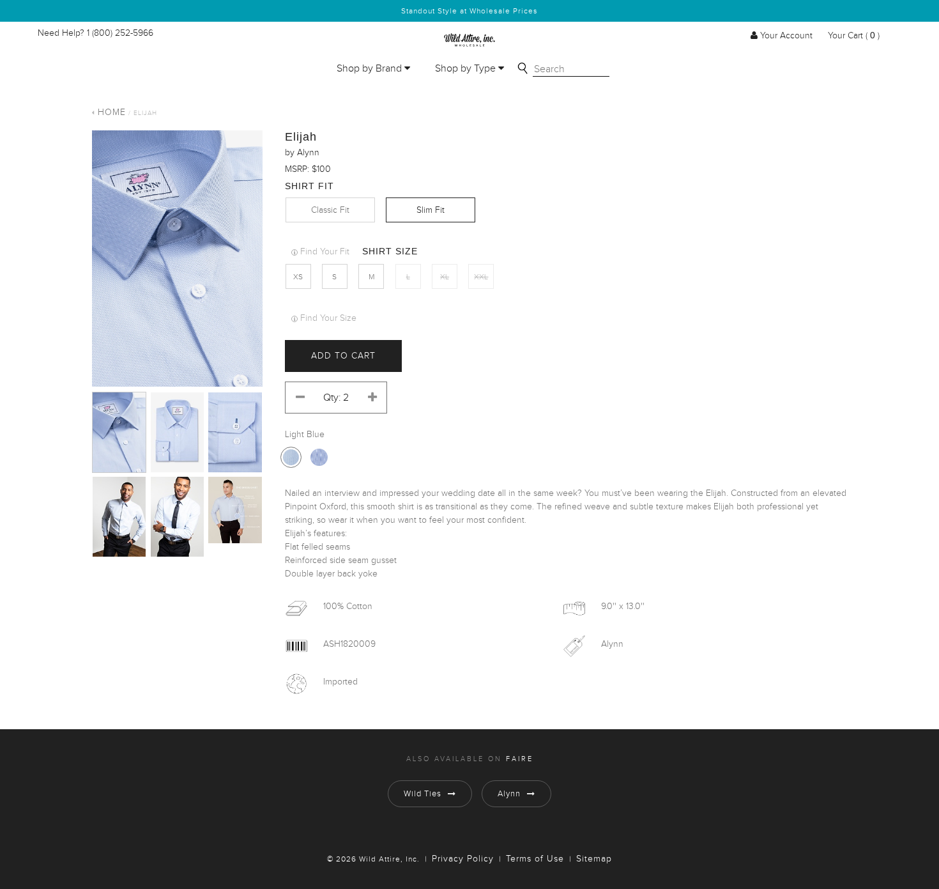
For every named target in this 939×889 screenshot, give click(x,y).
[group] (177, 258)
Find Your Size (328, 318)
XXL (481, 276)
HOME (112, 112)
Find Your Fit (324, 252)
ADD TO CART (343, 356)
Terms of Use (535, 859)
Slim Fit (430, 210)
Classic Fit (330, 210)
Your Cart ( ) (852, 36)
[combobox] (571, 70)
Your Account (786, 36)
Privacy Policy (463, 859)
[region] (177, 261)
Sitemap (594, 859)
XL (444, 276)
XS (298, 276)
